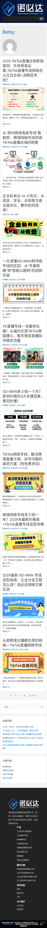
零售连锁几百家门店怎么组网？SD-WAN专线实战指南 (22, 734)
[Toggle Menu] (41, 19)
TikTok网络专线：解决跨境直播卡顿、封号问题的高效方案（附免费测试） (22, 459)
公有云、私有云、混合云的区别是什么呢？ (19, 727)
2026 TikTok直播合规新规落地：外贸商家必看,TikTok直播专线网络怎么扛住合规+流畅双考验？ (23, 70)
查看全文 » (7, 124)
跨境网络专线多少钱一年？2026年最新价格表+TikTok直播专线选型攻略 (23, 519)
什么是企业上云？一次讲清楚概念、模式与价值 (20, 730)
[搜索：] (23, 707)
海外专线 (6, 778)
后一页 (33, 695)
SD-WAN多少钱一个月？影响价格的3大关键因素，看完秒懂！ (23, 396)
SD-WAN (5, 766)
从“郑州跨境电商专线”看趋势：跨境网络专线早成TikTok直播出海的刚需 (22, 137)
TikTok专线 (6, 770)
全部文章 (6, 774)
